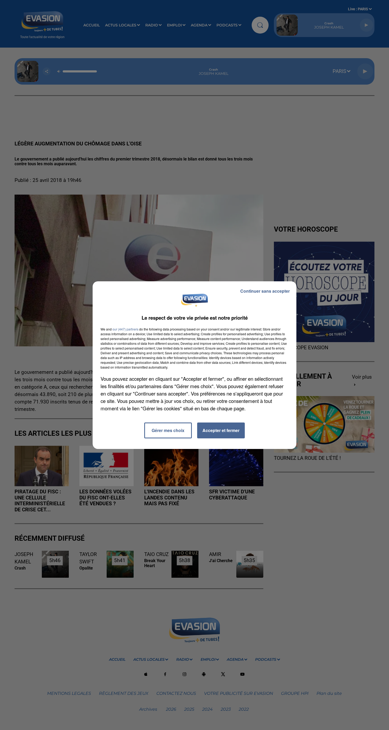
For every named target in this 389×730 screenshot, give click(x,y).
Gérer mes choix (168, 430)
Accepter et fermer (220, 430)
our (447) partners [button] (125, 329)
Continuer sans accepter (265, 291)
